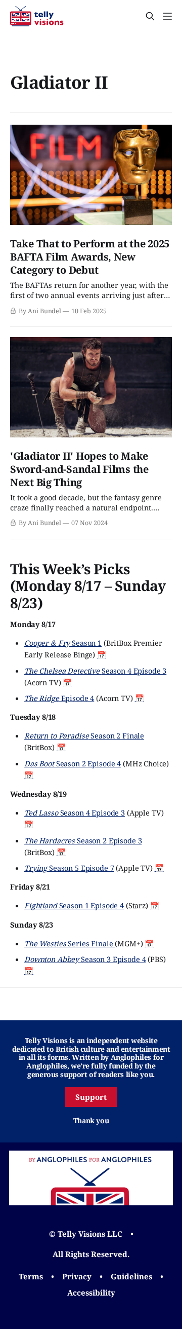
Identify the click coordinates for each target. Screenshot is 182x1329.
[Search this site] (150, 16)
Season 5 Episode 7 (69, 868)
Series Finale (69, 943)
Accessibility (91, 1292)
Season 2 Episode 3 (83, 840)
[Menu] (167, 16)
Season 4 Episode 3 (95, 671)
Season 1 (63, 643)
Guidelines (131, 1276)
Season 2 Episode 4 (72, 763)
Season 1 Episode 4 (74, 905)
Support (91, 1097)
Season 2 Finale (84, 735)
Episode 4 (59, 698)
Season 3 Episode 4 (85, 959)
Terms (31, 1276)
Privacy (77, 1276)
